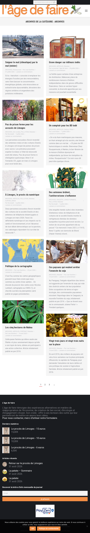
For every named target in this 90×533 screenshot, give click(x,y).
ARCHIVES (8, 70)
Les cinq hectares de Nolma (18, 327)
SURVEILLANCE (10, 201)
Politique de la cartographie (18, 266)
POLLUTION (25, 132)
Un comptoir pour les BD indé (63, 125)
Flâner (71, 129)
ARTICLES (60, 66)
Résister (66, 66)
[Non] (87, 526)
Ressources (17, 70)
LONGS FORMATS (70, 200)
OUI (32, 528)
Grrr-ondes (16, 132)
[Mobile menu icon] (86, 10)
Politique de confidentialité (49, 528)
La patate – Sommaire (20, 470)
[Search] (54, 2)
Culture (66, 129)
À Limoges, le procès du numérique (22, 194)
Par (28, 70)
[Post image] (4, 464)
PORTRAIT (23, 331)
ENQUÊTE (60, 200)
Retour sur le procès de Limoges (26, 463)
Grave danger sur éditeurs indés (64, 62)
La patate (13, 478)
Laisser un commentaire (24, 72)
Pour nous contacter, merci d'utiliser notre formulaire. (30, 418)
